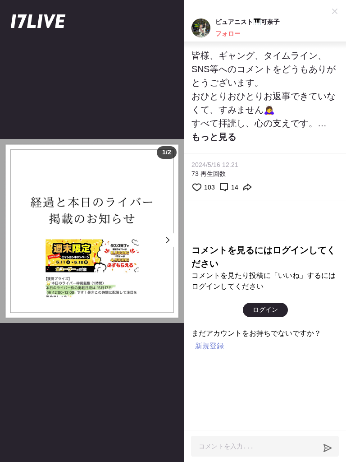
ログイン (265, 309)
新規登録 (209, 346)
